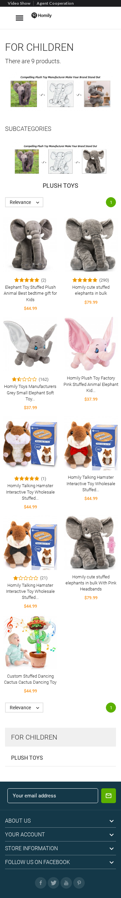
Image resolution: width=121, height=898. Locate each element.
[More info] (36, 242)
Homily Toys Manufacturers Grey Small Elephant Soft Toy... (30, 392)
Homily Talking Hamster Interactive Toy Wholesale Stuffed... (30, 491)
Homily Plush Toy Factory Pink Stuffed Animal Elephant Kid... (91, 384)
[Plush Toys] (60, 159)
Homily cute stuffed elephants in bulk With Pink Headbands (91, 582)
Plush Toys (27, 758)
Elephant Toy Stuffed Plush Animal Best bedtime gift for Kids (30, 293)
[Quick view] (24, 242)
